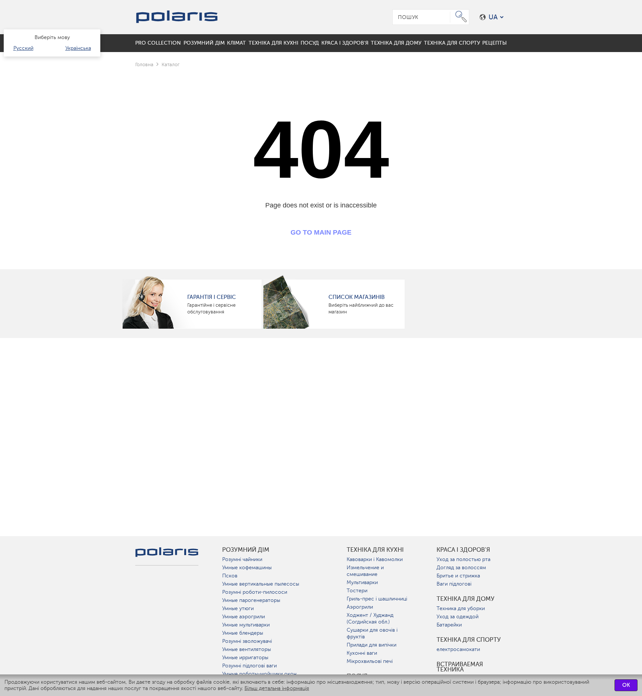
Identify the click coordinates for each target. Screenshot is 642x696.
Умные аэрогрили (243, 616)
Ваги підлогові (454, 584)
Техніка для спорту (469, 639)
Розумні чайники (242, 559)
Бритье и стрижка (458, 576)
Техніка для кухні (375, 549)
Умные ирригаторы (245, 657)
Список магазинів (356, 297)
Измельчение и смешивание (365, 570)
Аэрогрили (360, 607)
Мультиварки (362, 582)
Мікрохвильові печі (370, 661)
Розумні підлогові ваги (249, 666)
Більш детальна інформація (276, 688)
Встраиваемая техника (460, 667)
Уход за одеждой (458, 616)
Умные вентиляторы (246, 649)
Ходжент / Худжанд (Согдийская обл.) (370, 618)
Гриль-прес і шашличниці (377, 599)
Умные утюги (238, 608)
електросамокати (458, 649)
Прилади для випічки (371, 645)
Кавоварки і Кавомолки (375, 559)
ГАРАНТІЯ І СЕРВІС (211, 297)
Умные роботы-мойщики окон (259, 674)
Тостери (357, 590)
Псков (229, 576)
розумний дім (245, 549)
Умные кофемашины (247, 567)
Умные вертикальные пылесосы (260, 584)
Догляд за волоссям (461, 567)
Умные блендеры (242, 633)
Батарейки (449, 625)
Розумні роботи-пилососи (254, 592)
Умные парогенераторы (251, 600)
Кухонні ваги (362, 653)
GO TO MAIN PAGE (321, 232)
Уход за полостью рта (463, 559)
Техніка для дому (466, 599)
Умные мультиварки (246, 625)
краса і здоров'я (463, 549)
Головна (144, 64)
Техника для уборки (461, 608)
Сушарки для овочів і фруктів (372, 633)
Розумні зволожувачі (247, 641)
